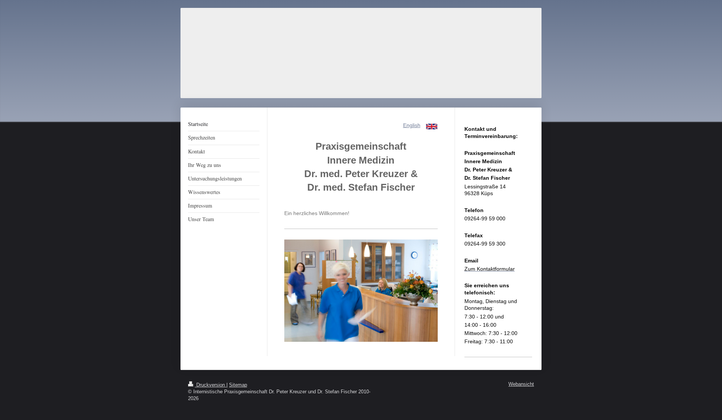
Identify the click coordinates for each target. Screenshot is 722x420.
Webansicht (521, 384)
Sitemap (238, 385)
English (411, 125)
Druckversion (210, 385)
